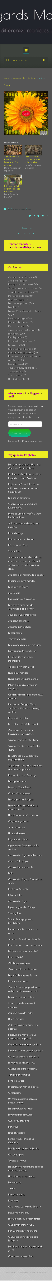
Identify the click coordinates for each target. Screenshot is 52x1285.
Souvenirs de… (15, 371)
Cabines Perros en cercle (20, 867)
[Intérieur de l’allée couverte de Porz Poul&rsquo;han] (13, 179)
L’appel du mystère (18, 718)
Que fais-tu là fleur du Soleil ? (24, 1206)
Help (10, 873)
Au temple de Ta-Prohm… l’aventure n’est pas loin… (12, 161)
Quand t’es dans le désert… (22, 1068)
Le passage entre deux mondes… (24, 644)
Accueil (7, 78)
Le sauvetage (15, 632)
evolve (8, 1272)
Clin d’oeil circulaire (18, 1120)
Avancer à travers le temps (22, 969)
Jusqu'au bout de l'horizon (22, 329)
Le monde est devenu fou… (21, 1062)
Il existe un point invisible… (21, 598)
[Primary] (26, 50)
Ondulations (14, 1092)
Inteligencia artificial (18, 1212)
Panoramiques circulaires (20, 352)
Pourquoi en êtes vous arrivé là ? (25, 1050)
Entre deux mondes (18, 672)
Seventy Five (14, 913)
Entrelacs (12, 307)
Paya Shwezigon (16, 1132)
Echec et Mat (15, 895)
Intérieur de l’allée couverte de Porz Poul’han (12, 189)
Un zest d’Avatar (17, 833)
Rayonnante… (27, 228)
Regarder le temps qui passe (22, 975)
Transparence (15, 375)
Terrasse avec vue (17, 1160)
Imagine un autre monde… (21, 580)
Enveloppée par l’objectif (21, 799)
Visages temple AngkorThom (23, 739)
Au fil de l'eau (16, 280)
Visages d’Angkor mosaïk (21, 666)
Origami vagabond (18, 821)
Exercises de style (19, 78)
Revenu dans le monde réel (22, 650)
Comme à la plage (18, 861)
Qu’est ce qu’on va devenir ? (23, 1056)
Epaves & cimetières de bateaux (24, 310)
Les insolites (14, 344)
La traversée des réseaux (21, 539)
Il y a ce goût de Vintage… (22, 907)
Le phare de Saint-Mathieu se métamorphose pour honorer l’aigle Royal (23, 488)
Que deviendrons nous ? (21, 1224)
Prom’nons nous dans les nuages (25, 944)
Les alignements (16, 337)
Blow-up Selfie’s (16, 957)
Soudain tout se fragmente (22, 614)
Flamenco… (13, 1200)
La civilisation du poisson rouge (24, 1218)
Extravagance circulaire (20, 1114)
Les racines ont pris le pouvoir (23, 724)
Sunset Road (14, 551)
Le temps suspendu (17, 981)
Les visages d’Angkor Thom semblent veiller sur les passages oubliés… (24, 708)
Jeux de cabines (16, 827)
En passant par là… (18, 303)
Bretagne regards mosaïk (20, 284)
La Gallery (13, 333)
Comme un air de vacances (22, 288)
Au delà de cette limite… (20, 1012)
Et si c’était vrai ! (16, 1018)
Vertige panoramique (19, 1074)
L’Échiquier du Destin (18, 545)
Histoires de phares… (18, 322)
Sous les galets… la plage (21, 367)
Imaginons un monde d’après (23, 1086)
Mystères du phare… (18, 839)
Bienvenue (13, 1126)
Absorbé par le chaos (19, 626)
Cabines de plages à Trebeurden (25, 855)
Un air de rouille (16, 379)
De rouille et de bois (18, 295)
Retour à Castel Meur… (20, 787)
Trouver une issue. (17, 638)
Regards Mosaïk (16, 363)
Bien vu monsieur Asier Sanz (22, 1230)
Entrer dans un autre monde (23, 678)
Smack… (12, 1188)
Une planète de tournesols (21, 1176)
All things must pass (19, 963)
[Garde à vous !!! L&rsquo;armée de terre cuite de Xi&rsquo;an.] (33, 150)
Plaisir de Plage (15, 533)
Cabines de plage (17, 901)
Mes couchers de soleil (19, 348)
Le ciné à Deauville (18, 889)
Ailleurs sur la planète (20, 276)
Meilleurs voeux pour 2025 (23, 951)
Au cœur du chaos (18, 620)
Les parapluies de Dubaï (20, 1108)
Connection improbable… (21, 1256)
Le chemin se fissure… (18, 586)
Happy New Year (17, 781)
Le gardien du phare (19, 497)
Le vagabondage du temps (22, 997)
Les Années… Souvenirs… (20, 341)
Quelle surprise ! (16, 1154)
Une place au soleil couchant (23, 815)
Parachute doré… (24, 233)
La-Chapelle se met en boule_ (23, 1148)
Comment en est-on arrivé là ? (24, 1044)
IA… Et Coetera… (16, 326)
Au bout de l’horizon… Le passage (25, 574)
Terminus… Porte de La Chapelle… (24, 938)
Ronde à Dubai (16, 1080)
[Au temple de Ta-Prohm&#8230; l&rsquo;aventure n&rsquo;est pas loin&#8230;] (13, 150)
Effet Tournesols (32, 78)
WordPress (42, 1272)
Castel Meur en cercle (19, 793)
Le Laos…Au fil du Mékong (22, 775)
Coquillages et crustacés (21, 291)
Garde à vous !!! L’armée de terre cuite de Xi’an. (32, 159)
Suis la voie (14, 592)
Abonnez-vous (19, 432)
